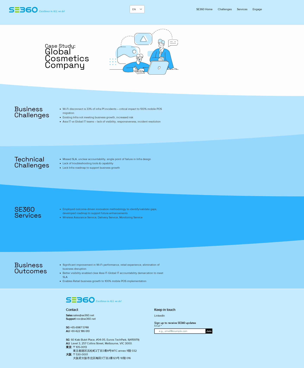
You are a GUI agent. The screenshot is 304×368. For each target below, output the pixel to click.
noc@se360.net (86, 318)
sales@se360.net (83, 315)
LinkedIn (159, 315)
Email (157, 325)
